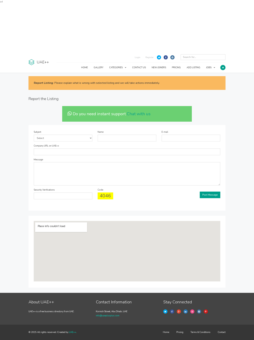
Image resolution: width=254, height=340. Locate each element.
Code (100, 189)
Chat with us (138, 114)
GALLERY (98, 67)
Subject (37, 132)
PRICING (176, 67)
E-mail (165, 132)
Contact (221, 332)
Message (38, 159)
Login (137, 57)
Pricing (179, 332)
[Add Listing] (222, 67)
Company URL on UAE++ (46, 145)
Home (166, 332)
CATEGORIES (116, 67)
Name (101, 132)
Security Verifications (44, 189)
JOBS (209, 67)
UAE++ (72, 332)
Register (149, 57)
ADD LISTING (193, 67)
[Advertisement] (127, 27)
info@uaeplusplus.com (107, 315)
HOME (84, 67)
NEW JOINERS (159, 67)
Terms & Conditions (200, 332)
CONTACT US (139, 67)
